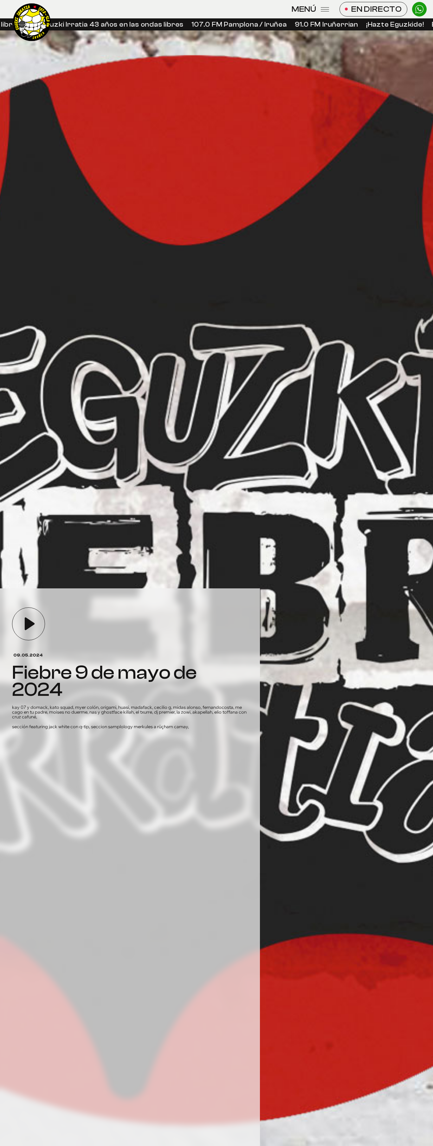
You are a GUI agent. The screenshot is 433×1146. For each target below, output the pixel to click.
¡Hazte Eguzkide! (381, 24)
